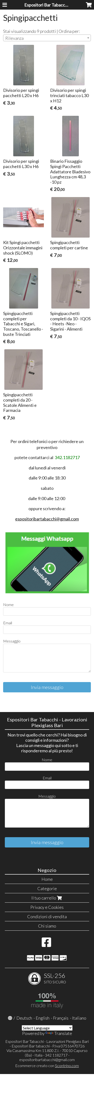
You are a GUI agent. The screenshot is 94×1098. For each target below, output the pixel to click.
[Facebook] (46, 944)
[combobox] (47, 38)
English (42, 1018)
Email (7, 622)
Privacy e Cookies (47, 907)
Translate (63, 1033)
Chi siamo (47, 926)
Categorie (47, 888)
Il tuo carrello (44, 897)
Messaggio (11, 641)
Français (60, 1018)
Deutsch (24, 1018)
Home (47, 879)
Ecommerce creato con (47, 1065)
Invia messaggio (47, 687)
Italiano (79, 1018)
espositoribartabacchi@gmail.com (47, 518)
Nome (8, 604)
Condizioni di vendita (47, 916)
